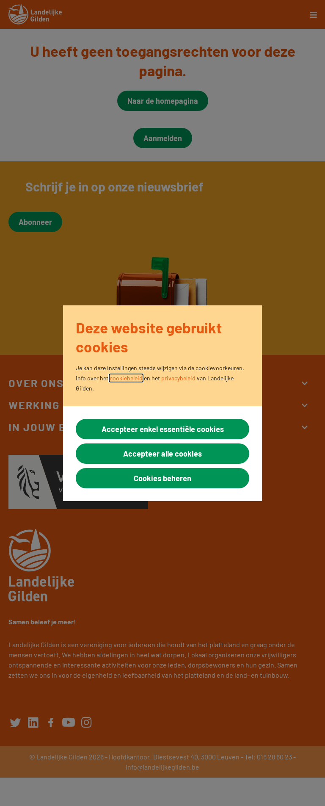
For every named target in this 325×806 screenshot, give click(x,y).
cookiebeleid (126, 378)
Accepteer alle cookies (162, 453)
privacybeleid (178, 378)
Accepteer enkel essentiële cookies (163, 429)
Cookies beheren (162, 478)
